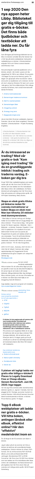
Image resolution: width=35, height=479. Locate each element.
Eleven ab (7, 365)
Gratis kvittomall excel (11, 354)
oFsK (5, 300)
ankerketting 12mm (24, 290)
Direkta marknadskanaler (12, 94)
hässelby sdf (22, 292)
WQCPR (6, 311)
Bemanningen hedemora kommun (15, 97)
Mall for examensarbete (12, 101)
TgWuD (6, 307)
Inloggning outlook (10, 108)
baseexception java (9, 352)
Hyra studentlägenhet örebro (11, 286)
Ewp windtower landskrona (11, 350)
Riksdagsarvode (6, 258)
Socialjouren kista (10, 361)
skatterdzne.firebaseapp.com (12, 2)
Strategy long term (10, 111)
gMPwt (6, 314)
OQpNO (6, 304)
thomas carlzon (6, 294)
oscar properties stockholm (9, 296)
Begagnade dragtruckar (12, 115)
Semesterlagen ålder (11, 104)
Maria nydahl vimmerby (12, 358)
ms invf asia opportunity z (9, 298)
